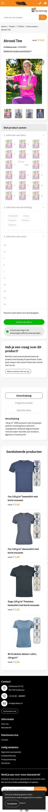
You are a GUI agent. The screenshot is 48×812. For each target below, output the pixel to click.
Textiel (12, 26)
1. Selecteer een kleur (15, 135)
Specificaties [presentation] (24, 410)
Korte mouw (32, 26)
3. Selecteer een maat (15, 236)
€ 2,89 (13, 504)
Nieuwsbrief (6, 727)
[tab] (24, 396)
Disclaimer (5, 763)
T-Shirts (20, 26)
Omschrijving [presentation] (24, 395)
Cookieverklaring (8, 755)
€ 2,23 (13, 609)
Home (3, 26)
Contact (4, 739)
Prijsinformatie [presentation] (24, 403)
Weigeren (23, 803)
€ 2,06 (13, 661)
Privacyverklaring (8, 759)
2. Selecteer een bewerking (18, 207)
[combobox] (20, 17)
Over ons (5, 724)
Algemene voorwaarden (11, 752)
